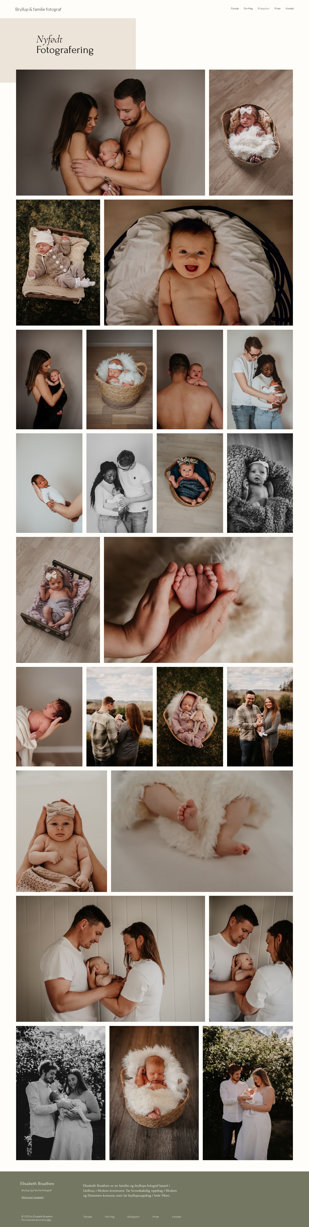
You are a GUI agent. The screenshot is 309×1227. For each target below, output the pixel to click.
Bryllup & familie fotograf (38, 9)
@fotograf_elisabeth (33, 1197)
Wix (49, 1219)
